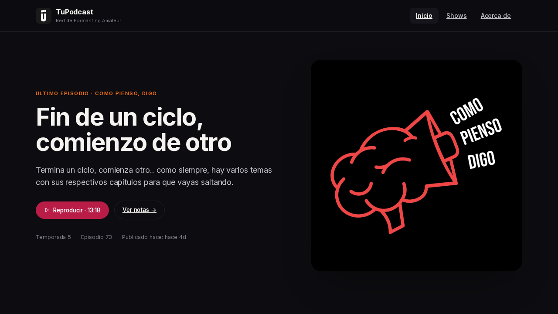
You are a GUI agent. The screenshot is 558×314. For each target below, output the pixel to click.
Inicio (424, 15)
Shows (456, 15)
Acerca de (496, 15)
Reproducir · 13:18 (77, 210)
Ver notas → (139, 209)
